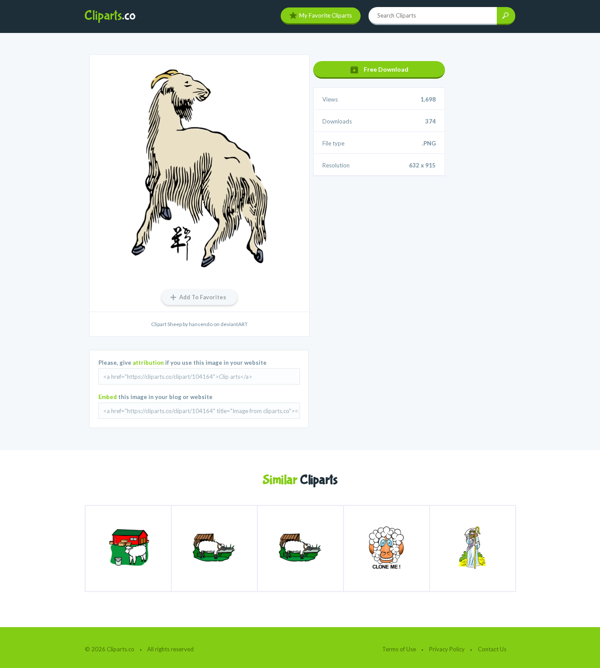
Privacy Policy (447, 649)
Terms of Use (399, 649)
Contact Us (492, 649)
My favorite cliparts (325, 15)
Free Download (386, 69)
